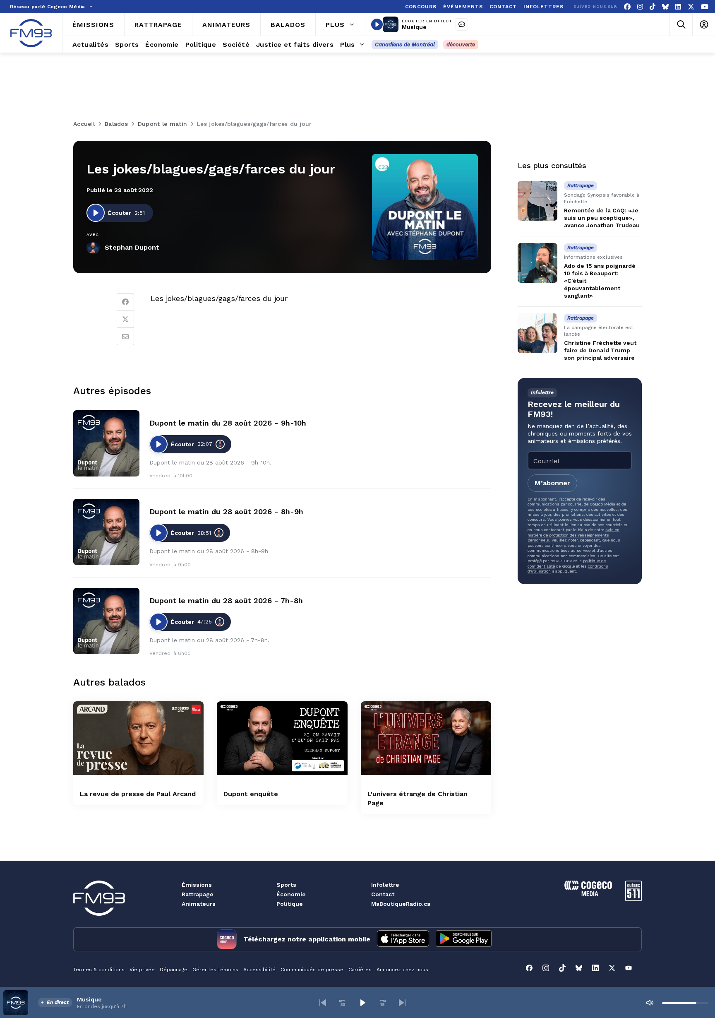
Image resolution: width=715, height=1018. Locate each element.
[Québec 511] (633, 899)
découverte (460, 44)
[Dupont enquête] (282, 738)
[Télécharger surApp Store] (403, 939)
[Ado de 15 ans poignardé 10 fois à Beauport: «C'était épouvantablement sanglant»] (537, 263)
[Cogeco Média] (588, 894)
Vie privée (142, 969)
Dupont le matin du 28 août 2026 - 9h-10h (227, 423)
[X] (691, 7)
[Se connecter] (703, 24)
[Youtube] (704, 7)
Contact (382, 894)
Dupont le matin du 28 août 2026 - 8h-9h (226, 511)
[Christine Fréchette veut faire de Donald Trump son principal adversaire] (537, 333)
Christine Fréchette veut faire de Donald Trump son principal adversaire (600, 350)
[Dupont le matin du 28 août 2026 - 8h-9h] (106, 532)
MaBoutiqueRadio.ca (400, 903)
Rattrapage (198, 894)
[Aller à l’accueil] (31, 33)
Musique (414, 27)
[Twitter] (125, 319)
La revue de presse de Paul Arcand (138, 794)
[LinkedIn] (678, 7)
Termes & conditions (99, 969)
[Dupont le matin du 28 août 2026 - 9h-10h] (106, 443)
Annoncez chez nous (402, 969)
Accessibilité (259, 969)
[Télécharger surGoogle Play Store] (464, 939)
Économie (291, 894)
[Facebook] (627, 7)
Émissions (197, 884)
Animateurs (199, 903)
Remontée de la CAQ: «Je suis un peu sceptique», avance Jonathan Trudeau (602, 218)
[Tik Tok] (652, 7)
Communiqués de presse (312, 969)
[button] (322, 1002)
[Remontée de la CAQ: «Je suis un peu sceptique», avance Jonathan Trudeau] (537, 201)
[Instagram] (640, 7)
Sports (286, 884)
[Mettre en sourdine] (649, 1002)
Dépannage (173, 969)
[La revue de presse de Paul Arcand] (138, 738)
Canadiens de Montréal (405, 44)
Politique (289, 903)
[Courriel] (125, 336)
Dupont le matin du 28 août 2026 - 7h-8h (226, 600)
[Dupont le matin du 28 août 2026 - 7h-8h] (106, 621)
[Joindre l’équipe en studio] (462, 24)
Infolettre (385, 884)
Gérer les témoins (215, 969)
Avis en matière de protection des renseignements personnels (573, 534)
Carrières (360, 969)
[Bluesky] (665, 7)
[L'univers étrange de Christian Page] (426, 738)
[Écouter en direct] (377, 24)
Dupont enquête (250, 794)
